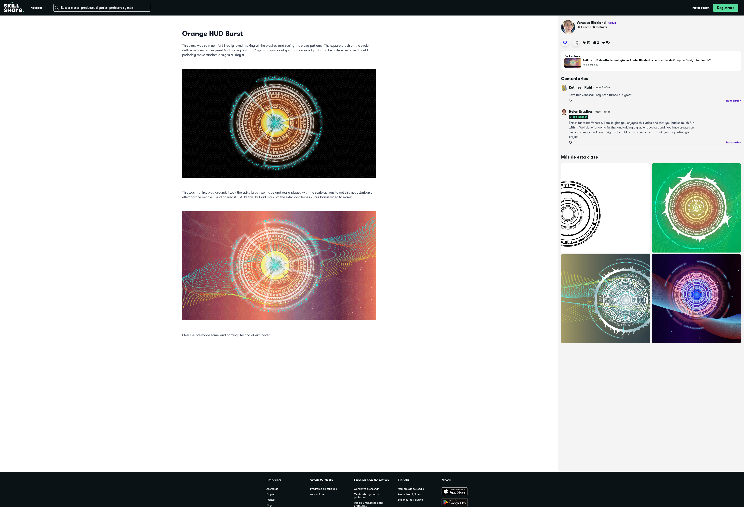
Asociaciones (318, 494)
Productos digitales (409, 494)
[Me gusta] (565, 43)
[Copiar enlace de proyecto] (576, 43)
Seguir (612, 22)
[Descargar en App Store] (460, 491)
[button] (45, 7)
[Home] (14, 7)
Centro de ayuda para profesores (367, 496)
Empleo (270, 494)
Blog (269, 505)
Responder (733, 100)
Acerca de (272, 488)
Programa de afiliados (323, 488)
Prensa (270, 499)
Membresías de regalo (411, 488)
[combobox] (101, 8)
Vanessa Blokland (591, 23)
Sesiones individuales (410, 499)
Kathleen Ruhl (580, 87)
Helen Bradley (580, 111)
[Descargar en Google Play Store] (460, 502)
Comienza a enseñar (366, 488)
